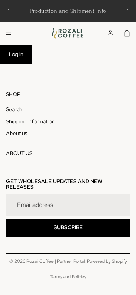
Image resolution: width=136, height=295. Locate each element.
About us (16, 133)
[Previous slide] (8, 11)
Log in (16, 54)
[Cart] (127, 33)
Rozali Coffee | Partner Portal (55, 261)
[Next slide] (127, 11)
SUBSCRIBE (68, 227)
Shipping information (30, 121)
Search (14, 109)
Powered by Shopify (107, 261)
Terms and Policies (68, 277)
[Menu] (8, 33)
